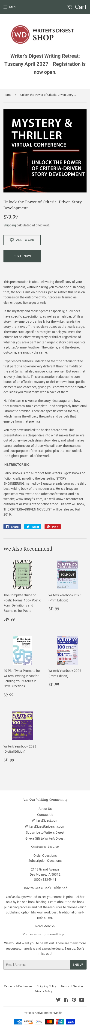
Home (7, 94)
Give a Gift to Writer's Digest (45, 838)
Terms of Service (72, 986)
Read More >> (45, 926)
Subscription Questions (45, 860)
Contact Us (45, 815)
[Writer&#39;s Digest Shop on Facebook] (66, 1000)
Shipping (9, 225)
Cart (80, 6)
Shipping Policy (47, 986)
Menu (13, 7)
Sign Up (78, 964)
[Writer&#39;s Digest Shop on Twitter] (58, 1000)
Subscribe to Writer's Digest (45, 832)
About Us (45, 809)
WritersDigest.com (45, 820)
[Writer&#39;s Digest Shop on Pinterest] (74, 1000)
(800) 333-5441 (45, 879)
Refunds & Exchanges (18, 986)
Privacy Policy (43, 991)
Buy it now (22, 256)
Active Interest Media (48, 1013)
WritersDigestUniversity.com (45, 826)
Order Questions (45, 855)
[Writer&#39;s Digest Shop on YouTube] (81, 1000)
